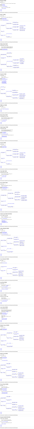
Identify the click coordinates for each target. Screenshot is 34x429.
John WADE (3, 4)
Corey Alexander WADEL (4, 266)
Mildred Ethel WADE (3, 57)
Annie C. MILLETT (22, 154)
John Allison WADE (4, 18)
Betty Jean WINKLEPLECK (10, 251)
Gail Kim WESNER (4, 329)
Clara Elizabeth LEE (20, 377)
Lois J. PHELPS (9, 56)
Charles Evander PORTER (23, 28)
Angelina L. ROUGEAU (10, 206)
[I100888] (7, 311)
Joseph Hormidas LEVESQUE (11, 203)
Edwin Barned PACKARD (17, 196)
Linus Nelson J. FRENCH (22, 93)
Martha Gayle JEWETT (4, 221)
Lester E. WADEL (15, 267)
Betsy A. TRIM (20, 374)
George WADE (3, 78)
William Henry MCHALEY (22, 96)
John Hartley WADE (15, 149)
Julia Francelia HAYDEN (16, 62)
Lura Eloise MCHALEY (14, 97)
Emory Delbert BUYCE (22, 240)
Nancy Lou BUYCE (9, 273)
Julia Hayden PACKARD (5, 49)
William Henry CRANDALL (23, 25)
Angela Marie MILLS (4, 81)
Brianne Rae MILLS (4, 82)
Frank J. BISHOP (22, 243)
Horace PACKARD (22, 58)
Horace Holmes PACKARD (16, 59)
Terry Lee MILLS (4, 80)
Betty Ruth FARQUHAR (15, 269)
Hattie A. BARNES (21, 275)
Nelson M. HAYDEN (22, 61)
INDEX (1, 9)
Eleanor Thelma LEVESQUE (5, 187)
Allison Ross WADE (8, 150)
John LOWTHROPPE (4, 6)
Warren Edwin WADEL (4, 232)
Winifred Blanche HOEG (15, 151)
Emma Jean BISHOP (16, 244)
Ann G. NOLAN (8, 36)
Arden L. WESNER (9, 248)
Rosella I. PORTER (17, 199)
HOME (1, 40)
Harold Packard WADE (4, 136)
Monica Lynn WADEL (3, 270)
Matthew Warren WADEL (3, 340)
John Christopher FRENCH (15, 94)
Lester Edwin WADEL (9, 268)
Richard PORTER (23, 198)
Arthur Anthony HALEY (9, 33)
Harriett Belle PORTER (15, 29)
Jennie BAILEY (20, 272)
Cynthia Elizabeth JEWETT (5, 222)
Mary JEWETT (3, 220)
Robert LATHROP (4, 8)
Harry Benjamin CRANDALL (16, 26)
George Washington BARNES (21, 408)
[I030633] (7, 285)
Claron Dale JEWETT (4, 218)
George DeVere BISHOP (20, 405)
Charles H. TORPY (4, 176)
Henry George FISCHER (5, 421)
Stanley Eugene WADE (3, 54)
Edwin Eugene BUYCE (16, 241)
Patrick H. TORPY (4, 175)
